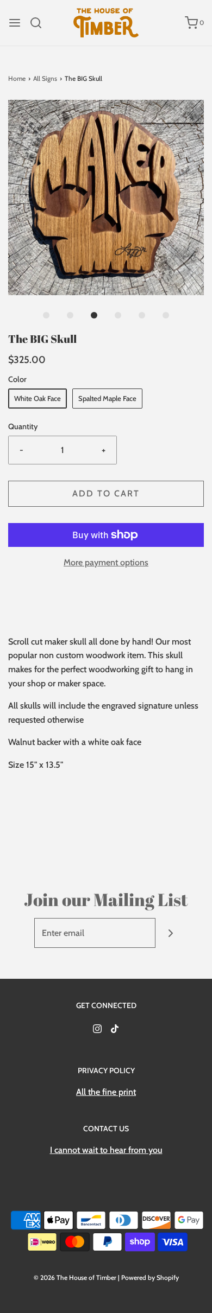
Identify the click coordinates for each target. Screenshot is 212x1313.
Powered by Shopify (150, 1277)
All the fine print (106, 1092)
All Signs (45, 78)
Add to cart (106, 493)
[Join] (170, 933)
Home (17, 78)
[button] (106, 197)
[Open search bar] (40, 22)
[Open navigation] (14, 22)
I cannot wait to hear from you (106, 1150)
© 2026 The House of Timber (75, 1277)
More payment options (106, 562)
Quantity (23, 426)
